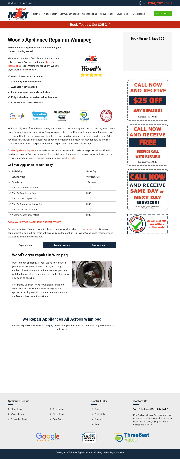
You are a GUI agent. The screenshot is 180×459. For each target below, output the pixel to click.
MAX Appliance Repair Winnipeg (87, 452)
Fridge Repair (50, 13)
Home (36, 13)
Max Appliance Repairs (22, 150)
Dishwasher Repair (69, 13)
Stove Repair (106, 13)
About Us (15, 3)
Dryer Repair (123, 13)
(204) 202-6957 (160, 3)
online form (92, 229)
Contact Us (30, 3)
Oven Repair (138, 13)
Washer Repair (89, 13)
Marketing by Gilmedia (114, 452)
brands (71, 158)
